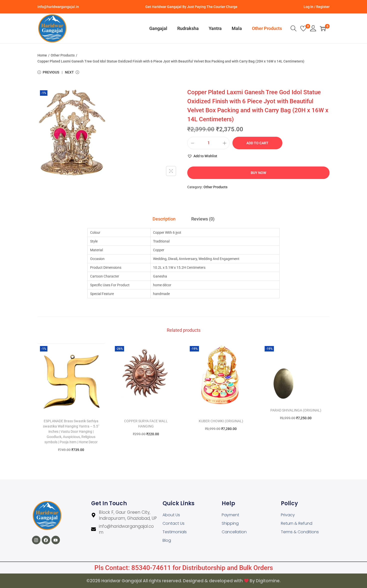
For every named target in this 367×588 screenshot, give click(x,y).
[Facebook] (46, 540)
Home (42, 55)
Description (164, 219)
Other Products (63, 55)
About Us (171, 515)
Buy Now (258, 173)
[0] (303, 29)
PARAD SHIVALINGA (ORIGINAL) (295, 410)
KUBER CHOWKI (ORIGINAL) (221, 421)
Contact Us (173, 523)
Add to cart (257, 143)
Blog (167, 540)
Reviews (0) (202, 219)
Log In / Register (317, 7)
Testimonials (175, 532)
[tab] (164, 219)
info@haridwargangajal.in (58, 7)
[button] (202, 156)
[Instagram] (36, 540)
